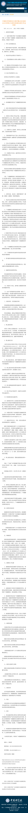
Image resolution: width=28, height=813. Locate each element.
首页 (3, 14)
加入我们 (7, 14)
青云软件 (16, 810)
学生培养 (12, 14)
